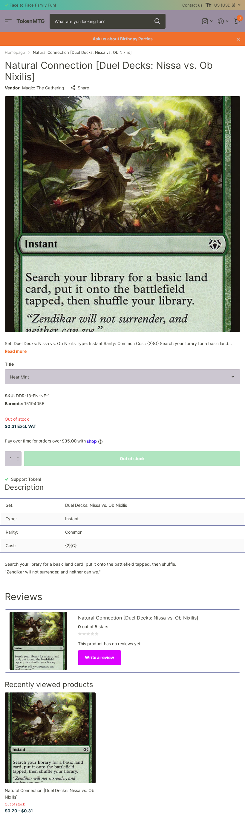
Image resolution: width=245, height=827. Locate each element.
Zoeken (157, 21)
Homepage (15, 52)
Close (238, 39)
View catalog (8, 21)
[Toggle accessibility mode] (208, 5)
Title (9, 364)
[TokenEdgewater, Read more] (207, 21)
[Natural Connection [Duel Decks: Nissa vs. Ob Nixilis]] (50, 737)
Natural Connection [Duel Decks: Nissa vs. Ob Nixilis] (49, 793)
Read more (16, 351)
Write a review (99, 657)
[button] (19, 453)
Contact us (192, 5)
